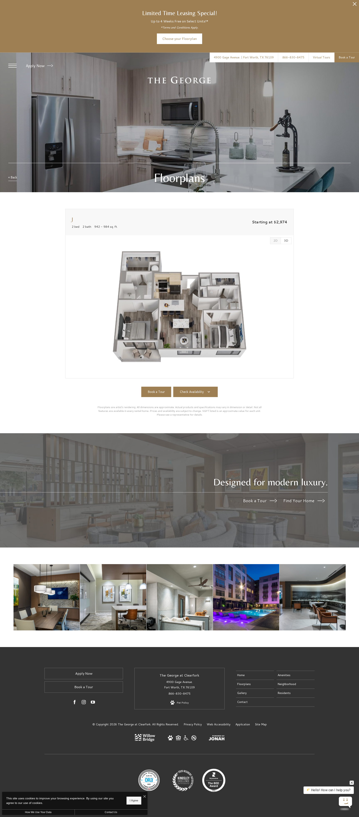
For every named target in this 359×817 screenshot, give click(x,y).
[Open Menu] (12, 66)
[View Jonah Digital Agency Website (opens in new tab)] (217, 738)
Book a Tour (255, 500)
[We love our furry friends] (179, 597)
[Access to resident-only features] (113, 597)
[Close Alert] (354, 5)
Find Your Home (299, 500)
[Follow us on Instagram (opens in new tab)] (84, 703)
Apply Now (36, 65)
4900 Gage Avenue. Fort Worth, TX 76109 (179, 684)
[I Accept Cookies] (144, 797)
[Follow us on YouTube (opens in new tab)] (93, 703)
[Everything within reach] (312, 597)
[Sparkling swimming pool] (246, 597)
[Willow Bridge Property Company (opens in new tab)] (145, 740)
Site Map (261, 724)
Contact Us (111, 812)
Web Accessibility (218, 724)
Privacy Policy (193, 724)
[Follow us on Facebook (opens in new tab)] (75, 703)
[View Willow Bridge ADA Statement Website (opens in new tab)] (186, 739)
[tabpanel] (179, 306)
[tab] (275, 240)
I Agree (134, 800)
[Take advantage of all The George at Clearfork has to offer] (47, 597)
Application (242, 724)
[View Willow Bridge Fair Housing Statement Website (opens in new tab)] (178, 739)
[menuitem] (255, 675)
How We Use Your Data (38, 812)
